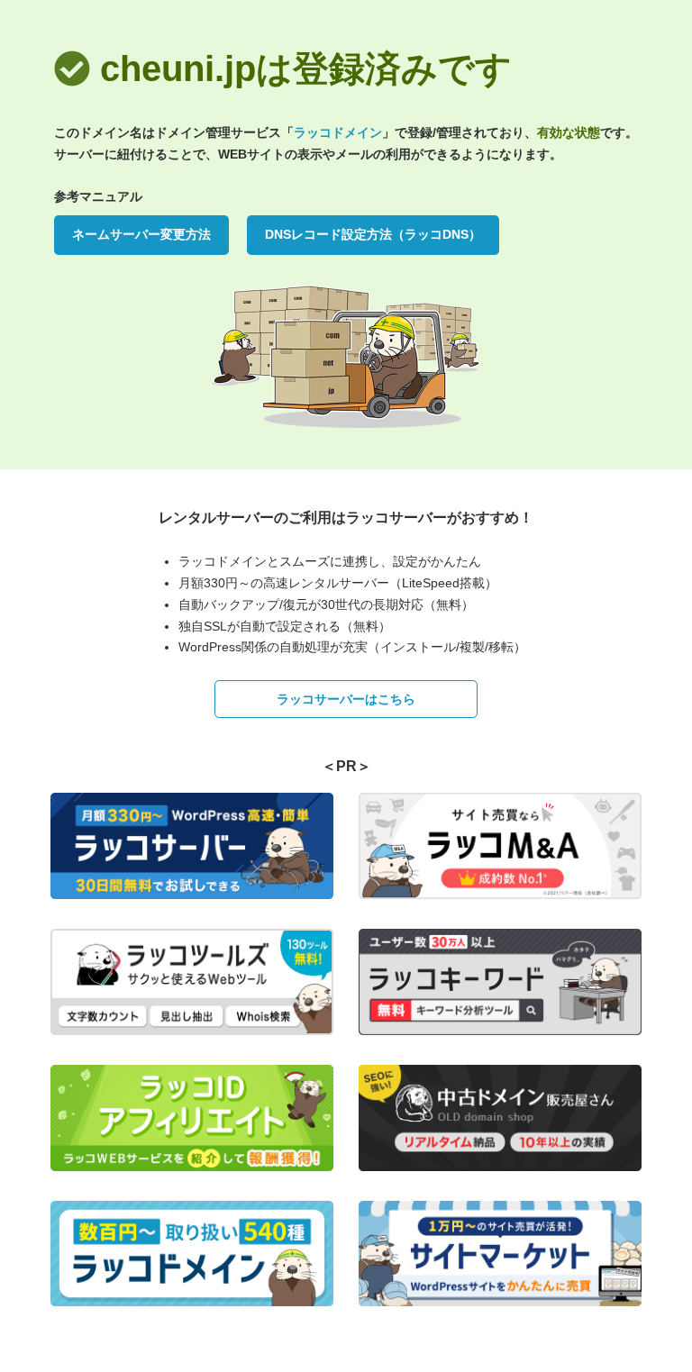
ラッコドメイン (338, 132)
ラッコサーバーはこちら (346, 699)
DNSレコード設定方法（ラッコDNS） (373, 234)
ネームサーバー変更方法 (141, 234)
